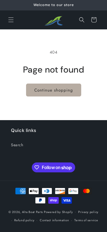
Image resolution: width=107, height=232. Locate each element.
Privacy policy (88, 212)
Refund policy (24, 220)
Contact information (54, 220)
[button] (11, 20)
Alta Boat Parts (32, 211)
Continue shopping (53, 90)
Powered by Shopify (58, 211)
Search (17, 145)
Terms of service (86, 220)
